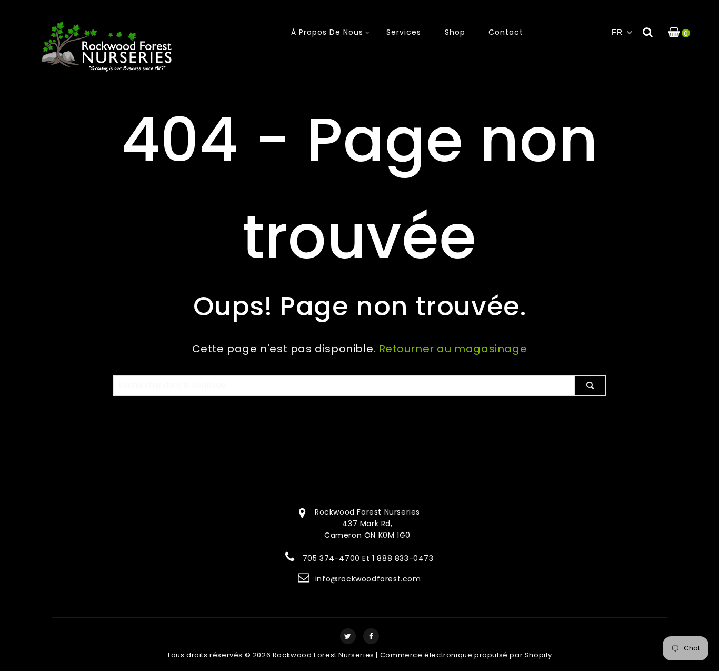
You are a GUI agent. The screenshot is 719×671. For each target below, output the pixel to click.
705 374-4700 (331, 558)
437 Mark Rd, (367, 523)
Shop (455, 32)
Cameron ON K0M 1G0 (367, 535)
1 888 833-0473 (402, 558)
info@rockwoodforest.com (368, 579)
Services (403, 32)
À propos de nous (327, 32)
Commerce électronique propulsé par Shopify (466, 655)
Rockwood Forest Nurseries (323, 655)
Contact (505, 32)
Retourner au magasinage (453, 348)
